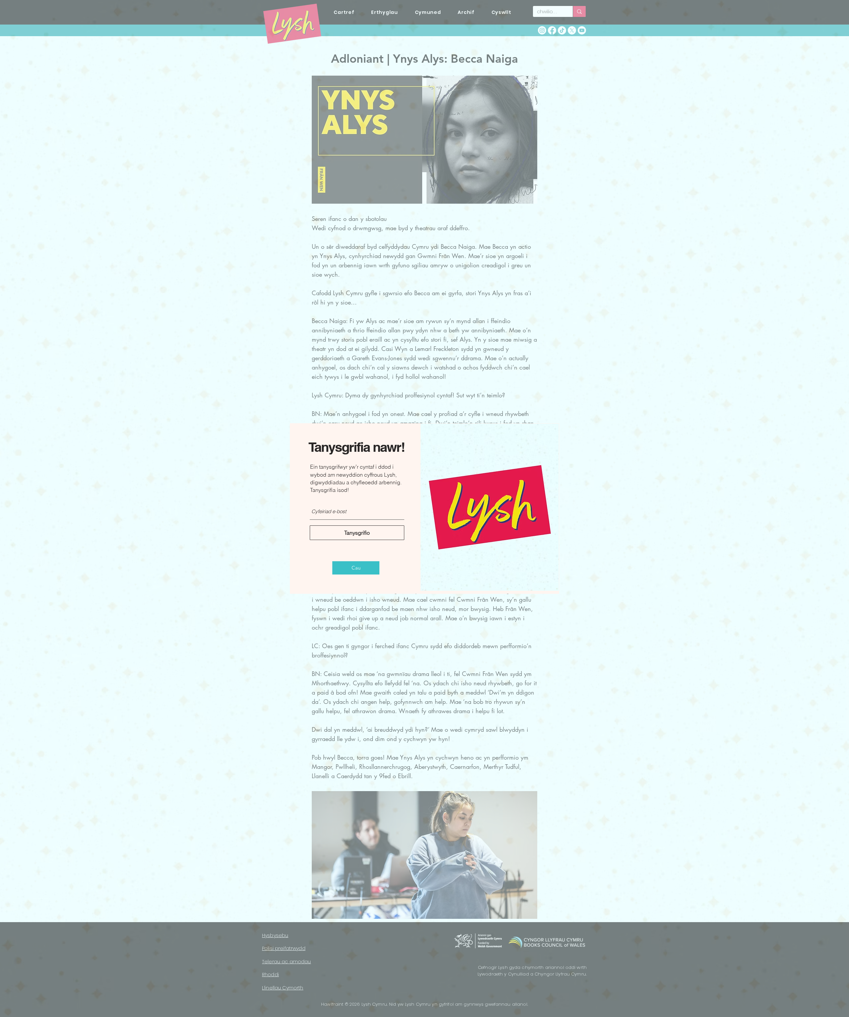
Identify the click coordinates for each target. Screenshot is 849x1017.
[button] (355, 568)
